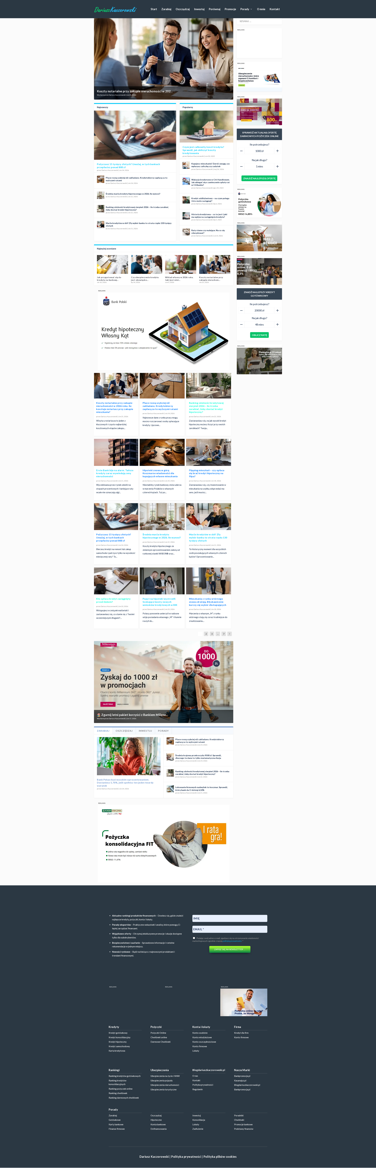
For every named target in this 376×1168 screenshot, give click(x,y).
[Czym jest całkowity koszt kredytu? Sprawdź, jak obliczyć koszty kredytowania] (206, 127)
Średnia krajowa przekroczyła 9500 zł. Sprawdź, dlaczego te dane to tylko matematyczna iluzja (198, 756)
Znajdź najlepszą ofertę (259, 178)
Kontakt (275, 9)
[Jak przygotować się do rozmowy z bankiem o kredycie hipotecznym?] (180, 264)
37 (215, 644)
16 (172, 644)
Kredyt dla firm (241, 1032)
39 (219, 644)
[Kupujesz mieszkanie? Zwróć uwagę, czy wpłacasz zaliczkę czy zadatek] (186, 165)
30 (201, 644)
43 (227, 644)
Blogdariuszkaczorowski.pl (247, 1085)
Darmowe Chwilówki (161, 1041)
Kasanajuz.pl (240, 1080)
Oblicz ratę (259, 335)
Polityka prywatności (202, 1084)
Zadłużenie (197, 1128)
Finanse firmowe (117, 1128)
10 (159, 644)
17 (174, 644)
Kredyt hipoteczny (118, 1041)
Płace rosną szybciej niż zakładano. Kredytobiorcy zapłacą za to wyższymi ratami (160, 405)
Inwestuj (199, 9)
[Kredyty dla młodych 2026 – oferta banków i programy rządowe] (112, 264)
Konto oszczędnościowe (204, 1041)
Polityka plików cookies (220, 1156)
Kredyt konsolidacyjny (119, 1037)
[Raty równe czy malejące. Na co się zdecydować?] (186, 232)
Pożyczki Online (158, 1032)
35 (211, 644)
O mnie (261, 9)
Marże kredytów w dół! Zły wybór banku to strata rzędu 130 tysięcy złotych (208, 537)
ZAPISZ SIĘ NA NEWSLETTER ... (229, 949)
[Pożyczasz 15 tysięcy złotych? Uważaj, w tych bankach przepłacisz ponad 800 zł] (135, 135)
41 (223, 644)
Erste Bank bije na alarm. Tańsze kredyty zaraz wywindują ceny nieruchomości (114, 473)
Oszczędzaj (183, 9)
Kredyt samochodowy (119, 1046)
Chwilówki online (159, 1037)
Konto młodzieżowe (202, 1037)
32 (205, 644)
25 (190, 644)
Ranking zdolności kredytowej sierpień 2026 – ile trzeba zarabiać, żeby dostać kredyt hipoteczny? (206, 407)
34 (209, 644)
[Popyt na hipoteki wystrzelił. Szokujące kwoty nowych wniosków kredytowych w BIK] (162, 580)
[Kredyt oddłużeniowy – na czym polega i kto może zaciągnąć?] (186, 200)
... (218, 634)
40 (221, 644)
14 (168, 644)
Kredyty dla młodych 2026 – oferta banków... (111, 278)
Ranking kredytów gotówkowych (125, 1076)
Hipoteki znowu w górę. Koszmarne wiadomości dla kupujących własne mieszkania (160, 473)
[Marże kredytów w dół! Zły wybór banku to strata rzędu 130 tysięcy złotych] (100, 224)
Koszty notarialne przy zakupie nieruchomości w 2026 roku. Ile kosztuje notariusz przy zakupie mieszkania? (114, 407)
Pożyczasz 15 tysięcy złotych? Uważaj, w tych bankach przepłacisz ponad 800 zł (113, 537)
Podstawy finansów (243, 1128)
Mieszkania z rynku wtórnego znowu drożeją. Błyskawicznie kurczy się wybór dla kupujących (207, 601)
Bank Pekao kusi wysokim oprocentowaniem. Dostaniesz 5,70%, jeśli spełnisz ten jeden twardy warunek (125, 782)
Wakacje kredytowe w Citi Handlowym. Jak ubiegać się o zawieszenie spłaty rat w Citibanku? (210, 182)
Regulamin (197, 1089)
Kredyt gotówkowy (118, 1032)
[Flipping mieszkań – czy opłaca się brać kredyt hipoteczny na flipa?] (146, 264)
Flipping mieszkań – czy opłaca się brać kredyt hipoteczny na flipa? (206, 473)
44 (229, 644)
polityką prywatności (232, 941)
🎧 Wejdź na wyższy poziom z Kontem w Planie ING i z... (135, 715)
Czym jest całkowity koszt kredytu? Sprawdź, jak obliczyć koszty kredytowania (203, 150)
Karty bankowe (116, 1124)
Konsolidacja (198, 1120)
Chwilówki (239, 1120)
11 (161, 644)
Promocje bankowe (243, 1124)
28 (196, 644)
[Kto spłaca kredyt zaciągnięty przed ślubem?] (115, 580)
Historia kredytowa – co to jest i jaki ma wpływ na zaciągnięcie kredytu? (209, 215)
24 (188, 644)
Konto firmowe (199, 1046)
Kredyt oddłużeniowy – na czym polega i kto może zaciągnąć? (210, 199)
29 (198, 644)
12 (163, 644)
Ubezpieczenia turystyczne (164, 1089)
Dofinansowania (159, 1128)
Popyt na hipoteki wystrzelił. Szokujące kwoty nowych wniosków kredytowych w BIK (160, 601)
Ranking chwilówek (118, 1093)
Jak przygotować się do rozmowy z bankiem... (177, 278)
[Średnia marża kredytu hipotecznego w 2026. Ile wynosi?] (100, 195)
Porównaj (214, 9)
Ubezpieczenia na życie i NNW (165, 1076)
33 (207, 644)
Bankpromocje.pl (242, 1076)
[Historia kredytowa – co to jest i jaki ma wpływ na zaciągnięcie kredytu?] (186, 216)
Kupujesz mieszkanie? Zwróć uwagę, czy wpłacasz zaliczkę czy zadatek (210, 165)
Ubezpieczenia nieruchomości (165, 1085)
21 (182, 644)
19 (178, 644)
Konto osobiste (200, 1032)
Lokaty (195, 1050)
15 (170, 644)
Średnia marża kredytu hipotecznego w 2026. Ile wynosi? (133, 193)
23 (186, 644)
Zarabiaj (166, 9)
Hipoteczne (156, 1120)
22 (184, 644)
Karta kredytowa (117, 1050)
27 (194, 644)
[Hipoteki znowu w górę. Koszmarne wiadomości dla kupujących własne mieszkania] (162, 452)
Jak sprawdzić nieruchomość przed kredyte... (214, 278)
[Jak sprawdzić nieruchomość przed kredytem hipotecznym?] (214, 264)
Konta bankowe (158, 1124)
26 (192, 644)
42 (225, 644)
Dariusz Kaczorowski (117, 95)
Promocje (230, 9)
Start (154, 9)
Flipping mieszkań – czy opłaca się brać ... (143, 278)
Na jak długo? (259, 160)
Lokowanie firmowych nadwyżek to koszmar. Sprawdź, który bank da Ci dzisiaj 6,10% (201, 788)
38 (217, 644)
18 (176, 644)
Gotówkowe (115, 1120)
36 (213, 644)
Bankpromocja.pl (242, 1089)
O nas (195, 1075)
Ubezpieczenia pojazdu (162, 1080)
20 (180, 644)
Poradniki (239, 1115)
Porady (244, 9)
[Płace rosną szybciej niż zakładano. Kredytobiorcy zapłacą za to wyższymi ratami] (100, 179)
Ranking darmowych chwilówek (124, 1097)
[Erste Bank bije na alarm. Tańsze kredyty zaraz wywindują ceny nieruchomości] (115, 452)
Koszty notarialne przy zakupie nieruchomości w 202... (135, 91)
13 (166, 644)
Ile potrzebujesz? (259, 144)
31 (203, 644)
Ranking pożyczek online (120, 1088)
